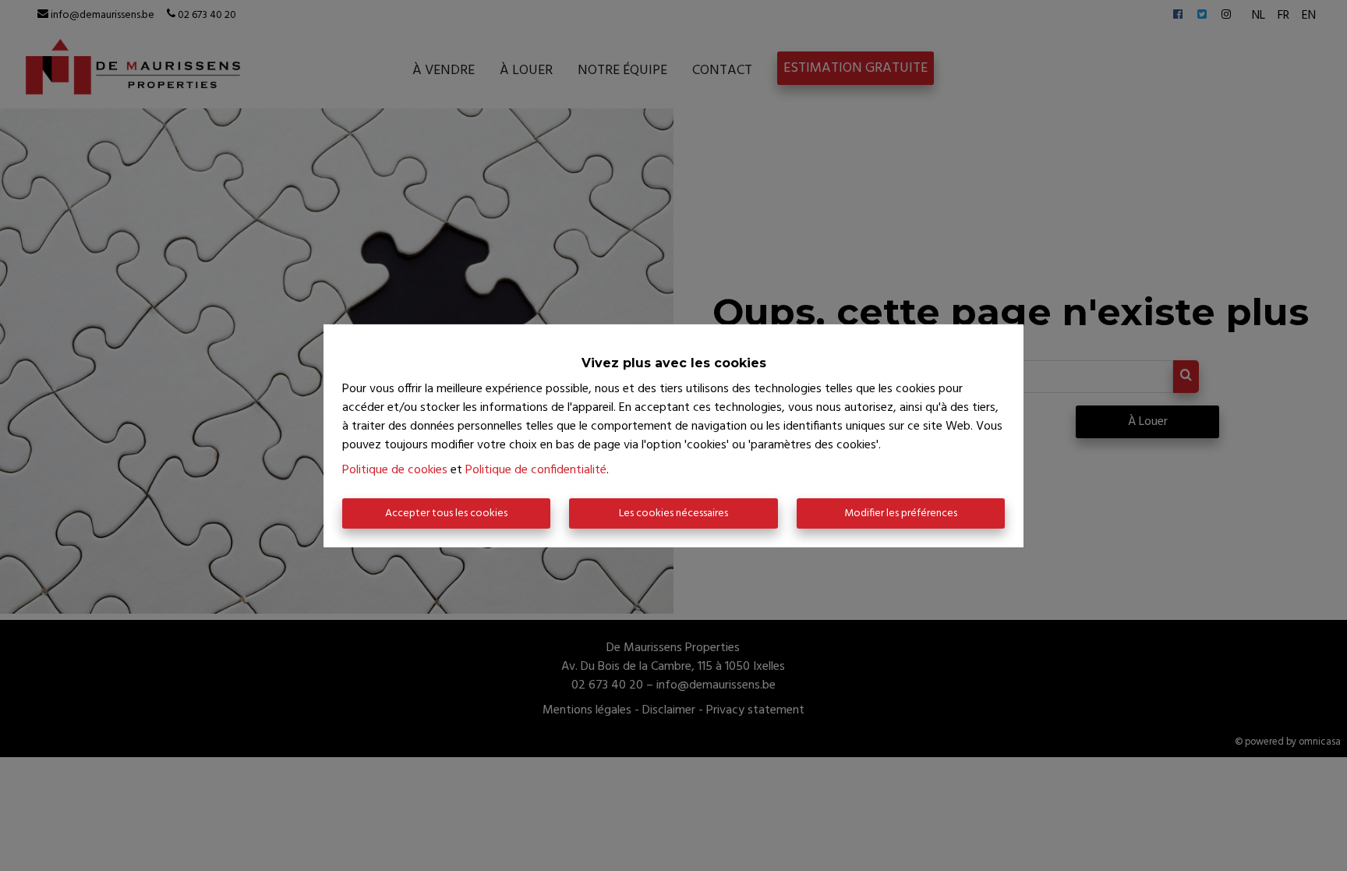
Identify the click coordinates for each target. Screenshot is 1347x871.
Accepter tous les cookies (446, 513)
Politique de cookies (394, 470)
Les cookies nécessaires (673, 513)
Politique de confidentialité (535, 470)
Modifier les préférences (900, 513)
